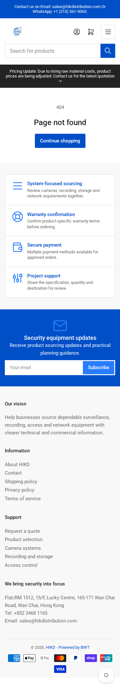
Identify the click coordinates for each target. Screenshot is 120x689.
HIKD (50, 647)
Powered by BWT (74, 647)
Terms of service (23, 499)
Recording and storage (29, 556)
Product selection (24, 539)
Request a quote (22, 531)
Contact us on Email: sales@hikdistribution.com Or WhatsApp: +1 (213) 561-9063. (60, 9)
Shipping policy (21, 482)
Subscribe (98, 367)
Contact (13, 473)
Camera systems (23, 548)
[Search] (108, 51)
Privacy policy (19, 490)
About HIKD (17, 464)
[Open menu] (108, 32)
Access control (21, 565)
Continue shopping (60, 141)
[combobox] (60, 51)
